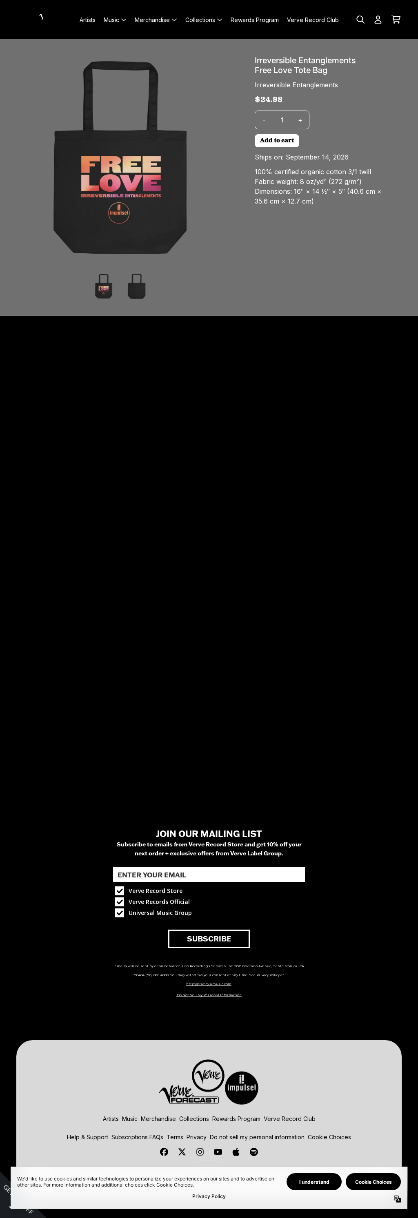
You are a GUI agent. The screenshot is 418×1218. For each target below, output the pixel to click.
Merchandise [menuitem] (152, 19)
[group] (104, 286)
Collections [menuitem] (200, 19)
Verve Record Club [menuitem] (313, 19)
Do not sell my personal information (257, 1137)
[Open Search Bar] (360, 19)
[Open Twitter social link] (182, 1152)
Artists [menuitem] (88, 19)
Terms (175, 1137)
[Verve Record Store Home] (45, 19)
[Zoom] (121, 160)
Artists (111, 1118)
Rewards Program (236, 1118)
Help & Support (87, 1137)
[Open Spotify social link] (254, 1152)
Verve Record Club (290, 1118)
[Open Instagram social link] (200, 1152)
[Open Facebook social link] (164, 1152)
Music (130, 1118)
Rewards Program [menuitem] (255, 19)
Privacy (197, 1137)
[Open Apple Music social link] (236, 1152)
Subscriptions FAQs (137, 1137)
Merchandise (158, 1118)
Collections (194, 1118)
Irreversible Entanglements (296, 85)
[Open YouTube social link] (218, 1152)
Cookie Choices (329, 1137)
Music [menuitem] (111, 19)
